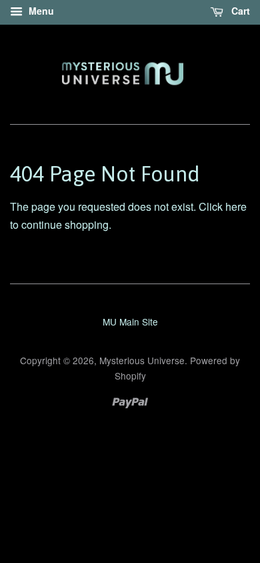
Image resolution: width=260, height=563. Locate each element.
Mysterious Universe (142, 360)
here (236, 206)
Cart (239, 10)
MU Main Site (130, 321)
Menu (40, 10)
